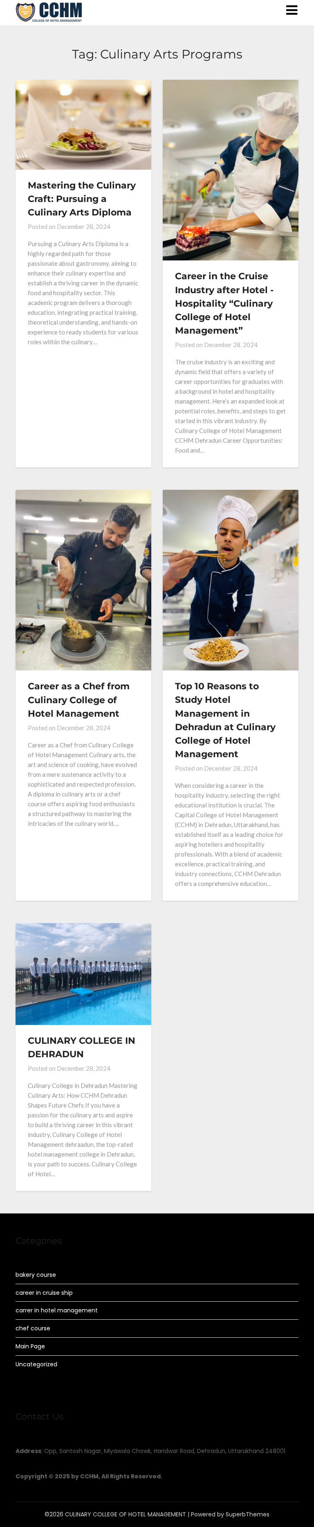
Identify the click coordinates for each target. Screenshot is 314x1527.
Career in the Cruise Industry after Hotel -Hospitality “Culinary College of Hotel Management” (224, 303)
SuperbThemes (247, 1514)
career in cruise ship (44, 1293)
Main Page (30, 1346)
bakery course (36, 1275)
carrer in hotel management (57, 1310)
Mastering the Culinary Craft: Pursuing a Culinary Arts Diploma (82, 199)
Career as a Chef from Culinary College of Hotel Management (79, 700)
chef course (33, 1328)
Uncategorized (36, 1364)
